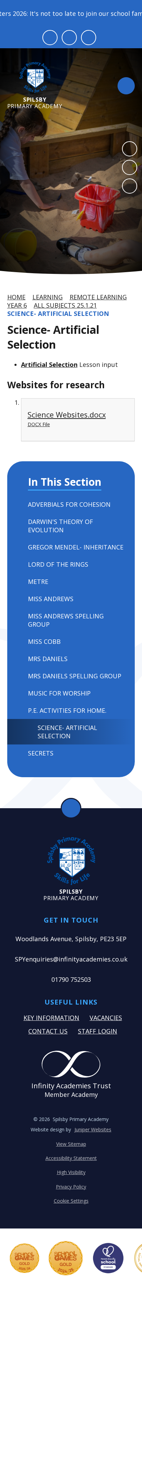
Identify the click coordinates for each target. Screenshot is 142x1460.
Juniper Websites (92, 1129)
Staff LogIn (97, 1031)
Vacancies (106, 1018)
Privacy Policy (71, 1186)
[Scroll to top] (71, 808)
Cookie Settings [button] (71, 1200)
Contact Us (48, 1031)
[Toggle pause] (50, 37)
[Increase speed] (88, 37)
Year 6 (17, 305)
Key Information (51, 1018)
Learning (47, 297)
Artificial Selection (49, 364)
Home (16, 297)
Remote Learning (98, 297)
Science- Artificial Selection (58, 313)
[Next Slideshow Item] (129, 167)
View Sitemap (71, 1144)
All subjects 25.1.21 (65, 305)
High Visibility (71, 1172)
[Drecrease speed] (69, 37)
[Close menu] (126, 85)
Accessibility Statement (71, 1158)
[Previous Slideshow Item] (129, 148)
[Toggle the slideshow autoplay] (129, 186)
